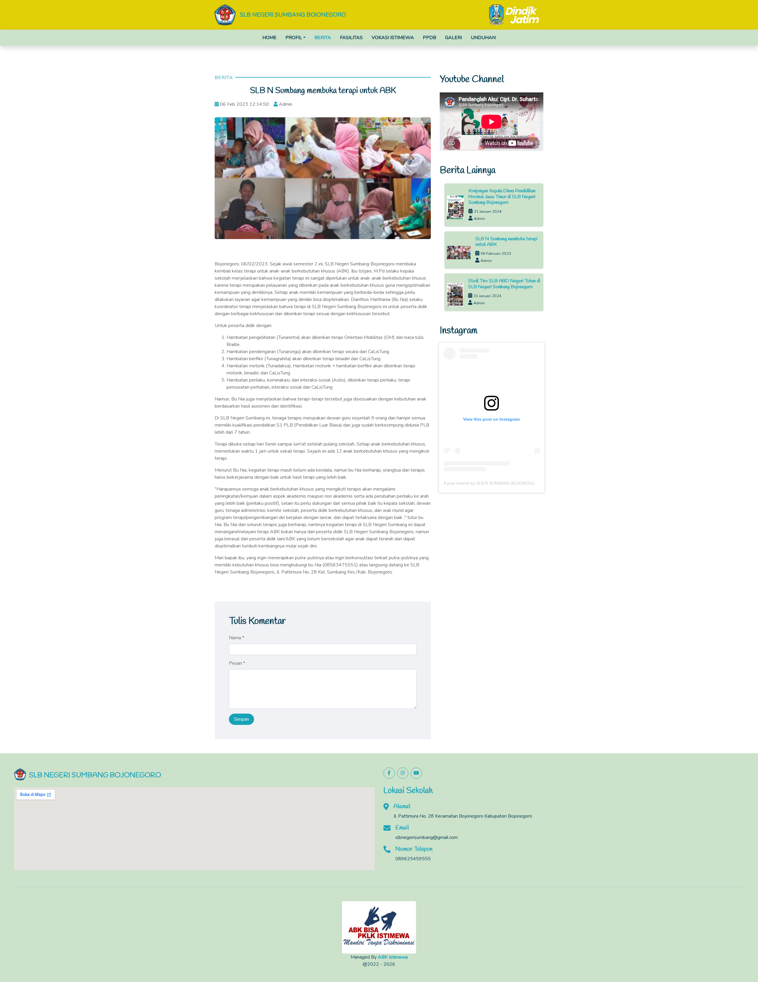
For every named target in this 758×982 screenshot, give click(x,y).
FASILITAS (351, 37)
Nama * (236, 638)
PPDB (429, 37)
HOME (269, 37)
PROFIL (293, 37)
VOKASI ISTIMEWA (393, 37)
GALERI (453, 37)
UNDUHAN (483, 37)
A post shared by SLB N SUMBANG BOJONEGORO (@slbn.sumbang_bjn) (513, 483)
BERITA (322, 37)
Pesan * (237, 663)
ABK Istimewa (393, 957)
